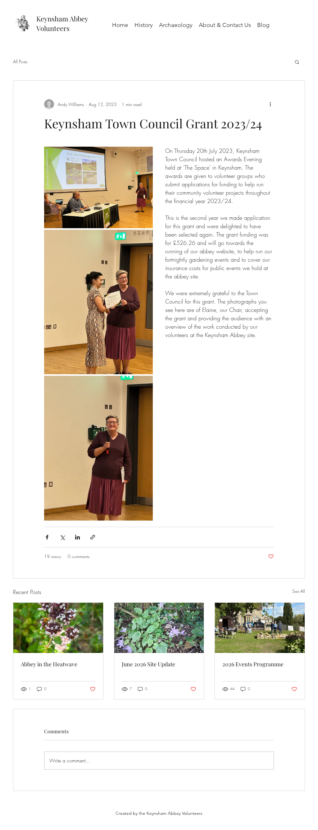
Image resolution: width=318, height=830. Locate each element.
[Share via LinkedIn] (77, 537)
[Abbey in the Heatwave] (58, 628)
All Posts (20, 61)
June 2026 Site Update (148, 664)
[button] (297, 61)
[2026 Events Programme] (260, 628)
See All (298, 591)
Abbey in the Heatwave (49, 664)
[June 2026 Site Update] (159, 628)
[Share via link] (93, 537)
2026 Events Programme (253, 664)
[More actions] (270, 104)
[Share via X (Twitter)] (62, 537)
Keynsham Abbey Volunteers (62, 23)
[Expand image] (98, 187)
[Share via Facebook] (47, 537)
